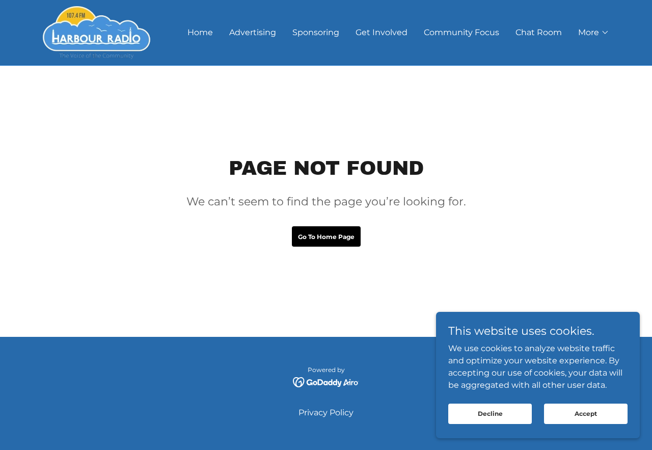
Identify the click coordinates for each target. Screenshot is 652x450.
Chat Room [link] (538, 32)
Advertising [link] (252, 32)
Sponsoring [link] (315, 32)
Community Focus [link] (461, 32)
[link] (96, 32)
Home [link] (200, 32)
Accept (586, 413)
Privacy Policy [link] (326, 412)
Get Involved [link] (382, 32)
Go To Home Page (326, 237)
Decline (490, 413)
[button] (593, 33)
